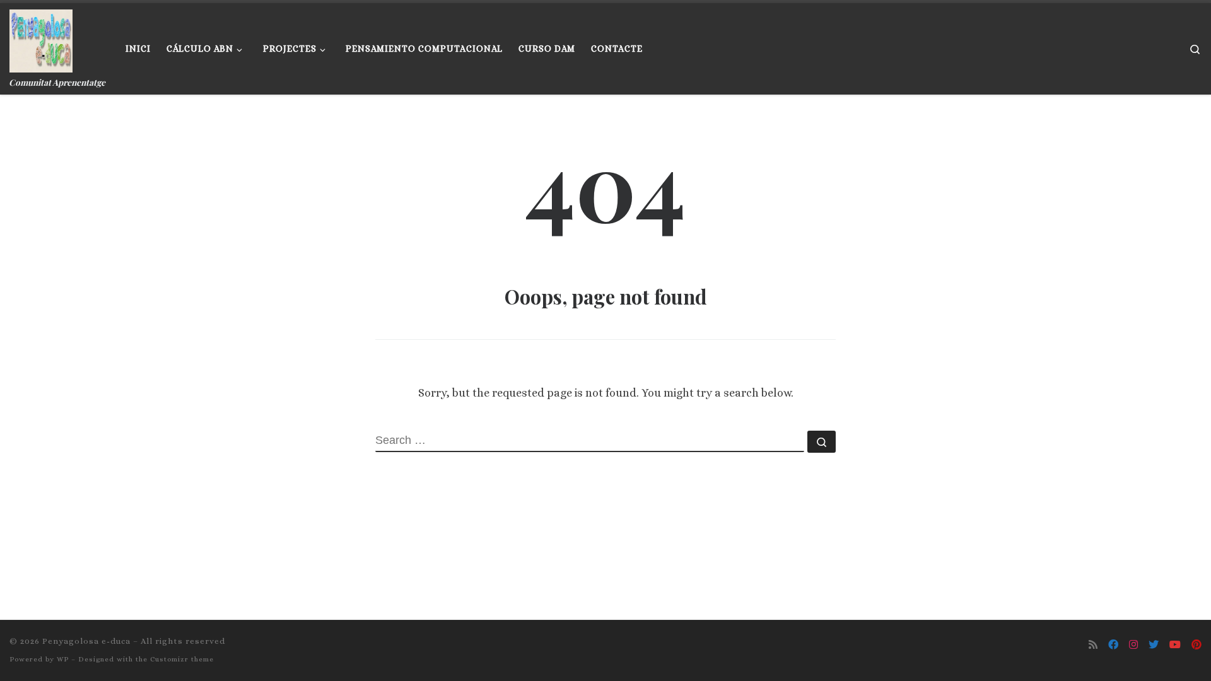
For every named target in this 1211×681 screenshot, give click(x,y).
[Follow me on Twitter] (1154, 645)
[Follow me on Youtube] (1175, 645)
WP (63, 659)
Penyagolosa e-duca (86, 641)
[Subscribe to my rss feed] (1093, 645)
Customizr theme (182, 659)
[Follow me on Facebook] (1113, 645)
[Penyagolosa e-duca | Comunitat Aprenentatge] (41, 38)
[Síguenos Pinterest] (1196, 645)
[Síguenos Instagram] (1133, 645)
